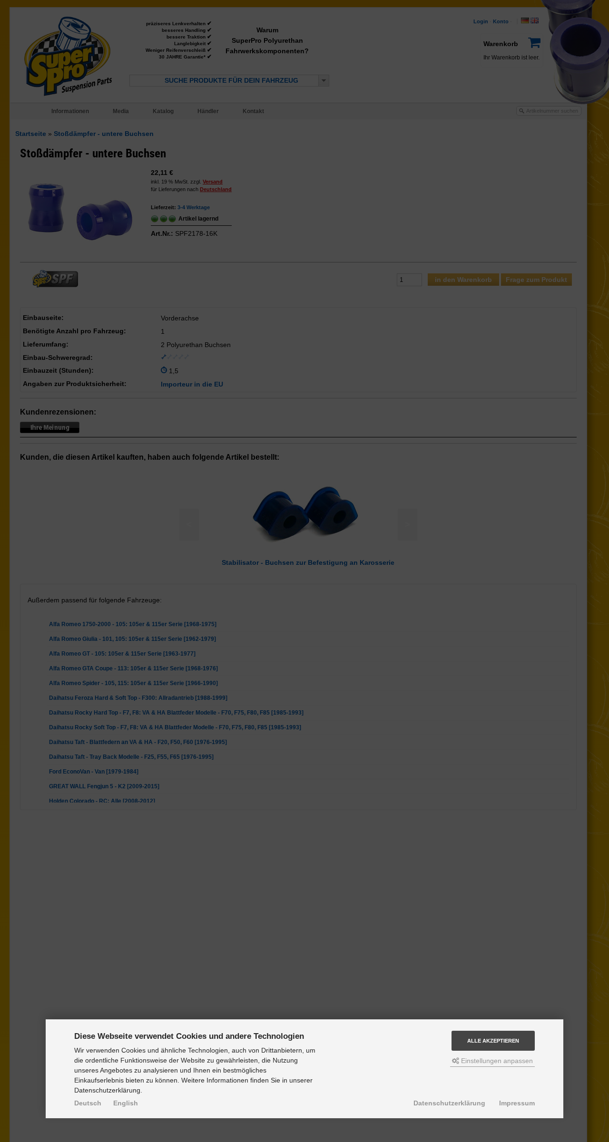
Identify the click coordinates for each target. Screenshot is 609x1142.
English (125, 1103)
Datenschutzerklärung (449, 1103)
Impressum (517, 1103)
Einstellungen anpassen (496, 1061)
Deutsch (87, 1103)
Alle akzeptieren (493, 1041)
